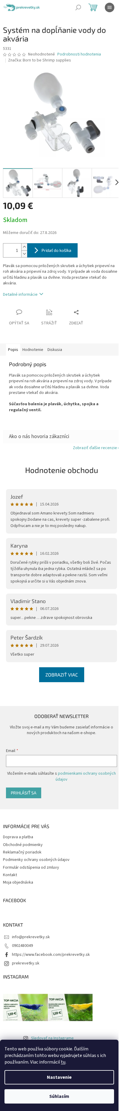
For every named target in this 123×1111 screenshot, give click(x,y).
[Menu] (110, 7)
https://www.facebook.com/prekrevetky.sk (51, 955)
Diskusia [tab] (54, 350)
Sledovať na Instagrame (52, 1038)
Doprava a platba (18, 837)
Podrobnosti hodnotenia (79, 54)
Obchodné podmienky (23, 845)
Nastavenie (59, 1077)
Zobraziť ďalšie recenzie (95, 448)
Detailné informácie (20, 295)
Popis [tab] (13, 350)
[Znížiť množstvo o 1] (24, 253)
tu (63, 1062)
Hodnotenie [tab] (32, 350)
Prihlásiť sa (23, 792)
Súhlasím (59, 1096)
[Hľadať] (78, 7)
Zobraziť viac (61, 674)
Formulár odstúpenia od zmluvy (31, 867)
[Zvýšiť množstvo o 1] (24, 247)
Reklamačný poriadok (22, 852)
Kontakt (10, 875)
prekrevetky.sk (25, 963)
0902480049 (22, 946)
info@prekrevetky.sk (31, 937)
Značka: (39, 60)
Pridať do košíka (56, 250)
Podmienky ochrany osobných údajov (36, 860)
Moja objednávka (18, 882)
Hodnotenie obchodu (61, 469)
